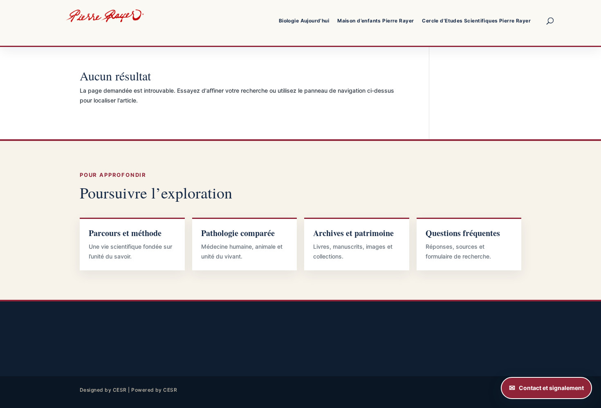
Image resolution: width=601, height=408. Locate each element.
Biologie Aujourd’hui (304, 21)
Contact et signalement (551, 387)
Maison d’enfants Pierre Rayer (375, 21)
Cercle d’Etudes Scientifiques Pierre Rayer (476, 21)
